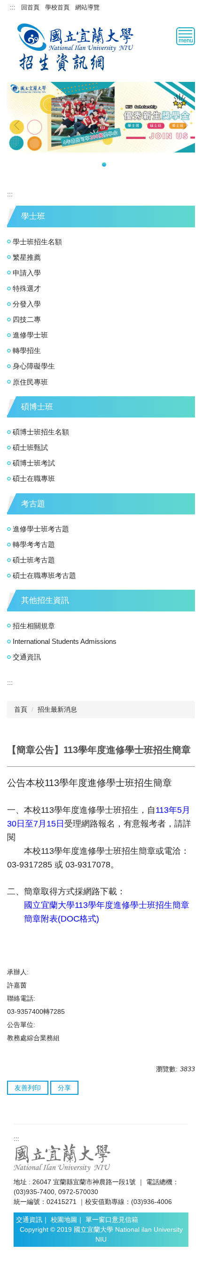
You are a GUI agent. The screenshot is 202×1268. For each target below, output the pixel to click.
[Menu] (185, 36)
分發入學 (27, 304)
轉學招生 (27, 350)
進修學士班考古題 (41, 529)
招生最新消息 (57, 709)
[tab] (98, 165)
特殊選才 (27, 288)
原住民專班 (30, 382)
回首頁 (30, 7)
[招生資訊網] (61, 61)
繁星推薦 (27, 257)
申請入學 (27, 273)
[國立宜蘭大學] (76, 36)
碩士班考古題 (34, 560)
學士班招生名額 (37, 242)
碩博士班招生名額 (41, 432)
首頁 (20, 709)
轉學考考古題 (34, 544)
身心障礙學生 (34, 366)
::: (13, 7)
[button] (19, 125)
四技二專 (27, 319)
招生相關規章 (34, 626)
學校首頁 (57, 7)
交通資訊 (27, 657)
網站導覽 (87, 7)
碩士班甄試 (30, 447)
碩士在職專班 (34, 478)
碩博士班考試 (34, 463)
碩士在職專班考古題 (44, 575)
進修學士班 (30, 335)
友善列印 (28, 1087)
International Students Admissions (65, 641)
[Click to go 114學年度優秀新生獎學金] (101, 117)
